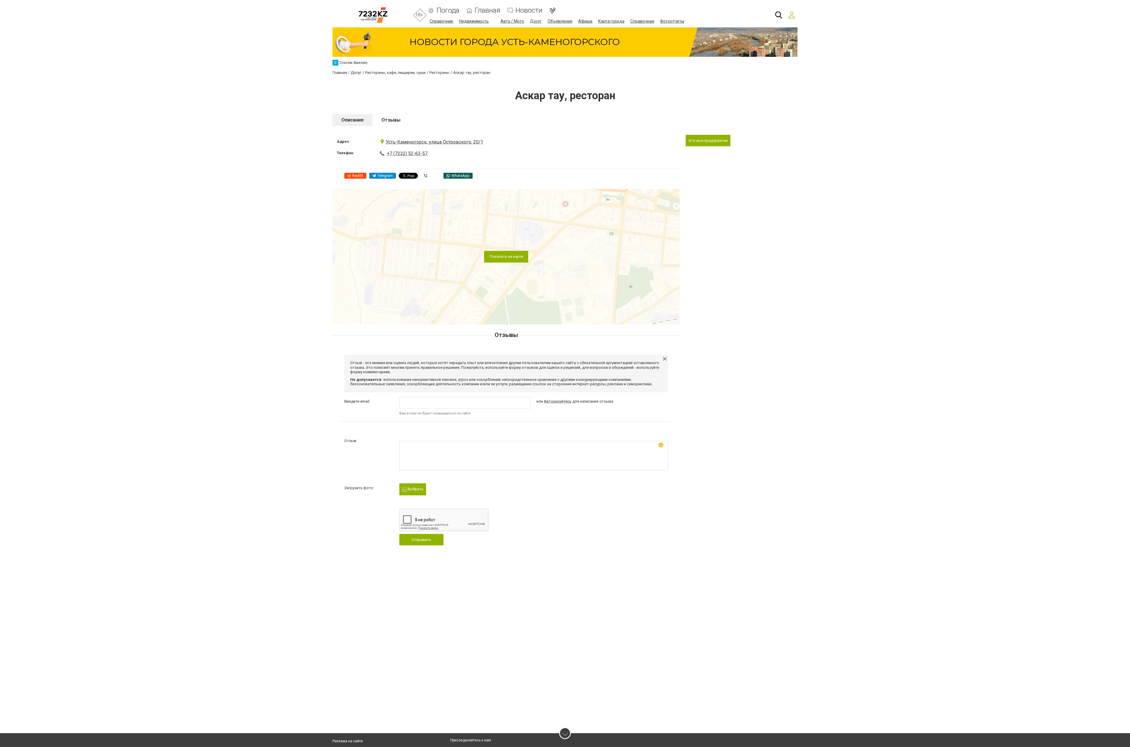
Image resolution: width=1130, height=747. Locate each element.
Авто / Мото (512, 21)
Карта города (611, 21)
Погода (447, 10)
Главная (487, 10)
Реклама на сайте (348, 741)
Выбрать (415, 489)
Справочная (642, 21)
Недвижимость (474, 21)
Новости (529, 10)
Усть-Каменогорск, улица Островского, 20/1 (434, 142)
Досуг (536, 21)
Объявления (560, 21)
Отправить (421, 539)
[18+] (373, 15)
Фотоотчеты (672, 21)
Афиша (585, 21)
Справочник (441, 21)
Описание (352, 120)
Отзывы (391, 120)
